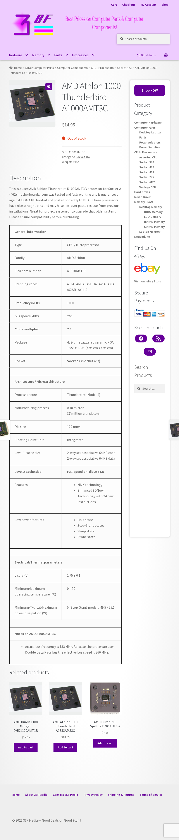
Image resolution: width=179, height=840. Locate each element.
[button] (48, 86)
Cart (114, 5)
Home (18, 68)
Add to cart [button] (25, 747)
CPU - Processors (102, 68)
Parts (58, 55)
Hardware (15, 55)
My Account (148, 5)
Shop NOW (150, 90)
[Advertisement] (149, 463)
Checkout (128, 5)
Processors (80, 55)
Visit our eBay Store (147, 281)
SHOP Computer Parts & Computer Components (56, 68)
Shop (165, 5)
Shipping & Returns (121, 795)
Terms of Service (151, 795)
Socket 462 (124, 68)
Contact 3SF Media (65, 795)
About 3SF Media (36, 795)
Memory (38, 55)
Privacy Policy (93, 795)
